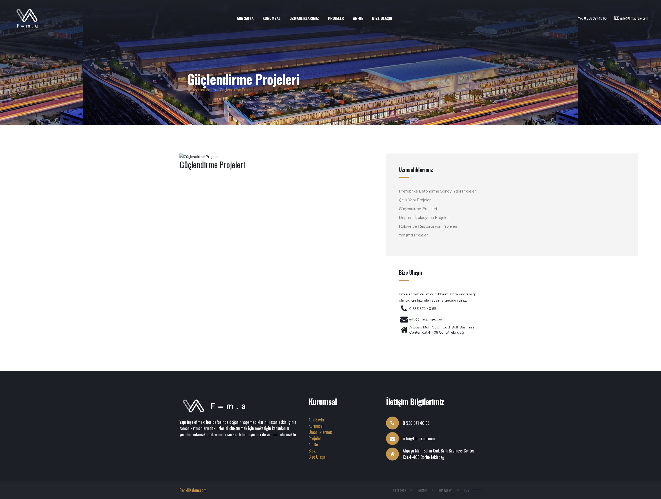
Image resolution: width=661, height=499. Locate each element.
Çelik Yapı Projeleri (415, 199)
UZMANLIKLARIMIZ (304, 18)
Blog (312, 451)
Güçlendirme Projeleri (238, 89)
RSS (466, 490)
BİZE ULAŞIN (382, 18)
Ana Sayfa (316, 420)
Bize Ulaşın (317, 457)
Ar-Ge (313, 444)
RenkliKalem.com (193, 490)
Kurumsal (316, 426)
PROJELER (336, 18)
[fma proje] (189, 89)
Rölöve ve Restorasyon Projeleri (428, 226)
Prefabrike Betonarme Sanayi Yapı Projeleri (438, 191)
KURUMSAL (271, 18)
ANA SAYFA (245, 18)
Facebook (399, 490)
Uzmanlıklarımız (205, 89)
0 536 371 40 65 (595, 18)
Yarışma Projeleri (414, 235)
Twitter (422, 490)
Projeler (315, 438)
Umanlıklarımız (321, 432)
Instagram (445, 490)
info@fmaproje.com (634, 18)
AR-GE (358, 18)
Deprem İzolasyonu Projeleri (424, 217)
